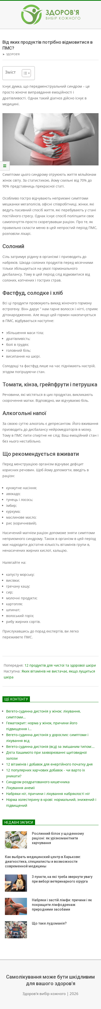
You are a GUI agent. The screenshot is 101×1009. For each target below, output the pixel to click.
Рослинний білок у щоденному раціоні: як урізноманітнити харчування (58, 838)
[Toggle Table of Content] (24, 73)
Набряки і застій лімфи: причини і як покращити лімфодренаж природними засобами (62, 904)
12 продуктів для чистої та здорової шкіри (60, 665)
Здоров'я (13, 54)
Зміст (10, 72)
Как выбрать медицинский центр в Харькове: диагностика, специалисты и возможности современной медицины (43, 861)
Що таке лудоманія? (49, 923)
